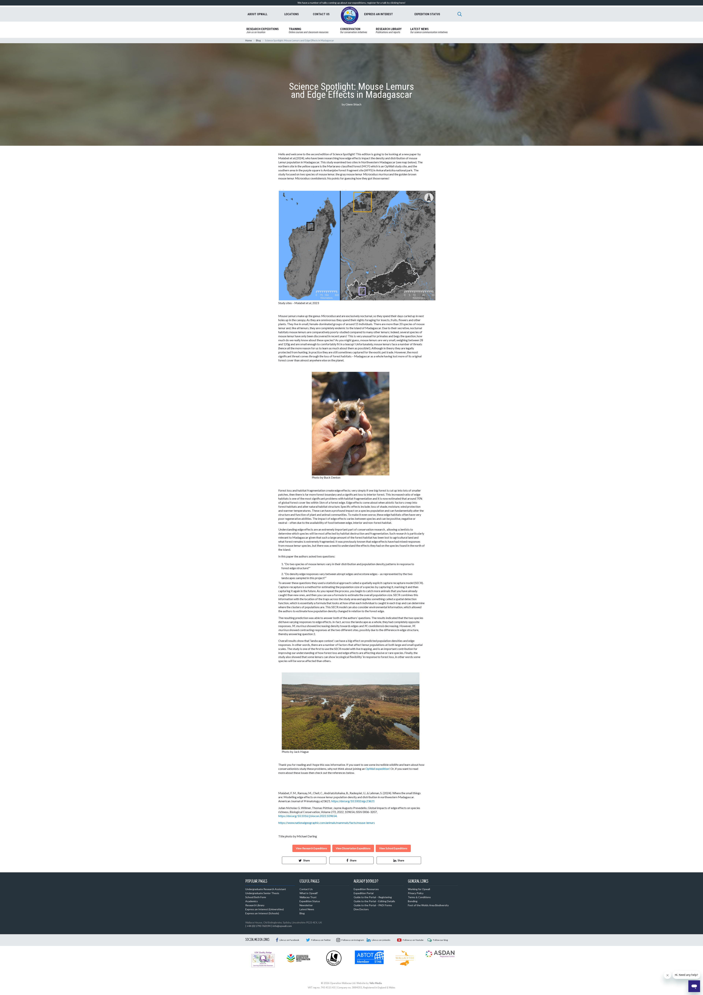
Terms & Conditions (419, 897)
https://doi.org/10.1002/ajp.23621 (353, 801)
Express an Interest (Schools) (262, 913)
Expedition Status (310, 901)
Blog (258, 40)
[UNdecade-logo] (298, 957)
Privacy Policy (415, 893)
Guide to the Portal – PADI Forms (373, 905)
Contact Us (306, 889)
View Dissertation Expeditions (353, 848)
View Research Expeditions (311, 848)
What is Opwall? (309, 893)
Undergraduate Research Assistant (265, 889)
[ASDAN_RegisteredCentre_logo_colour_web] (440, 953)
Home (248, 40)
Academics (251, 901)
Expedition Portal (363, 893)
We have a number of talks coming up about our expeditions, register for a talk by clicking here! (351, 2)
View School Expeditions (393, 848)
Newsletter (306, 905)
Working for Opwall (419, 889)
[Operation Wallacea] (350, 15)
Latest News (307, 909)
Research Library (254, 905)
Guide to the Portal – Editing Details (374, 901)
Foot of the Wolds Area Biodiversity (428, 905)
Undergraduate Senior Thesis (262, 893)
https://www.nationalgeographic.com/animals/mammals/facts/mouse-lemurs (326, 822)
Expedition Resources (366, 889)
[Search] (459, 14)
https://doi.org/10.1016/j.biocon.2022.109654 (307, 816)
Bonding (412, 901)
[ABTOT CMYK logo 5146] (369, 956)
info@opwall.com (282, 925)
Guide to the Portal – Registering (373, 897)
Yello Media (375, 983)
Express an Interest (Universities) (264, 909)
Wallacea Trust (308, 897)
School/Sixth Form (255, 897)
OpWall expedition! (377, 768)
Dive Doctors (361, 909)
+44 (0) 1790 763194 (259, 925)
